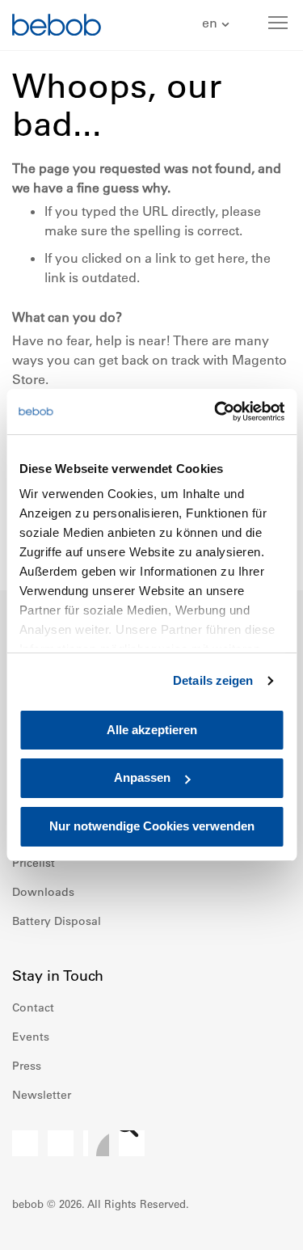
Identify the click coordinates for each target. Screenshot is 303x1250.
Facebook (25, 1143)
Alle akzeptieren (152, 730)
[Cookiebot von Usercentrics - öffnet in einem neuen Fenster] (215, 411)
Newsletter (41, 1094)
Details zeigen (213, 680)
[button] (218, 24)
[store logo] (56, 27)
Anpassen (142, 778)
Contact (33, 1007)
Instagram (61, 1143)
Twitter (132, 1143)
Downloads (43, 892)
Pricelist (33, 862)
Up (260, 1225)
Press (26, 1065)
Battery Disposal (56, 921)
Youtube (96, 1143)
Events (30, 1036)
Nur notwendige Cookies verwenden (152, 826)
